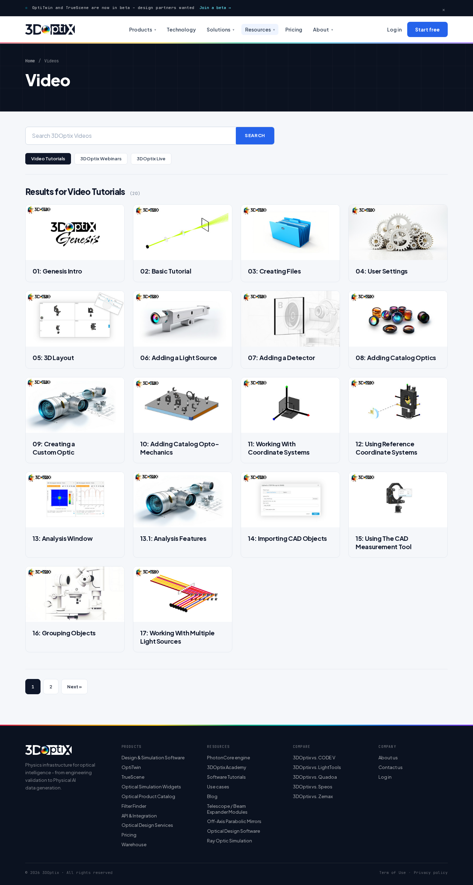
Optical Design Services (147, 825)
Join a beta (215, 7)
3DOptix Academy (226, 767)
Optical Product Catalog (148, 796)
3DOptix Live (151, 158)
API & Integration (139, 816)
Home (30, 61)
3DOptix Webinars (101, 158)
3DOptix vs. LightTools (317, 767)
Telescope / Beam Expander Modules (227, 809)
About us (388, 757)
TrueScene (133, 777)
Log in (394, 29)
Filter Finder (134, 806)
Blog (212, 796)
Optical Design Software (233, 831)
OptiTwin (131, 767)
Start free (427, 29)
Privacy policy (431, 873)
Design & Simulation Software (153, 757)
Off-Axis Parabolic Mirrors (234, 821)
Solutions (220, 29)
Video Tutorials (48, 158)
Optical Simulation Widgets (151, 786)
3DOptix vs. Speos (312, 786)
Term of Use (392, 873)
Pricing (293, 29)
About (323, 29)
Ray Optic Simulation (229, 840)
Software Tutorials (226, 777)
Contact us (390, 767)
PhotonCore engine (228, 757)
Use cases (218, 786)
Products (142, 29)
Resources (260, 29)
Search (255, 135)
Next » (74, 686)
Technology (181, 29)
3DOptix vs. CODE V (314, 757)
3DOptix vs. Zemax (313, 796)
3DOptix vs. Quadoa (315, 777)
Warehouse (134, 844)
